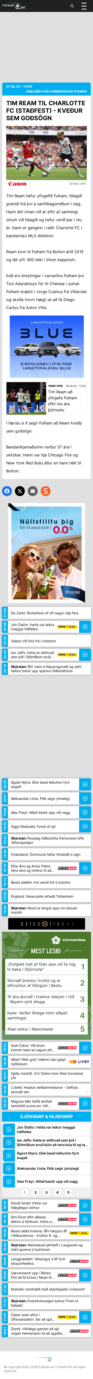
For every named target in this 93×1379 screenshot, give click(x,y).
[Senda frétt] (33, 491)
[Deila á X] (20, 491)
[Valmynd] (84, 6)
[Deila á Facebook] (7, 491)
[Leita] (72, 6)
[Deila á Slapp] (46, 491)
